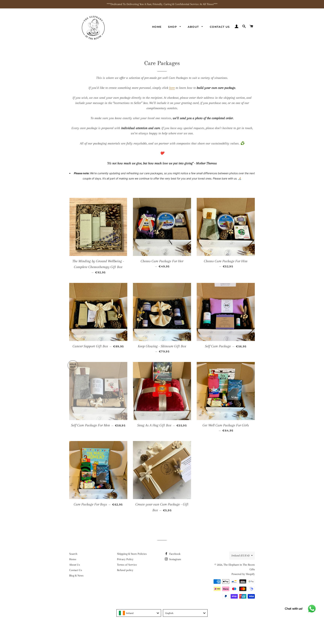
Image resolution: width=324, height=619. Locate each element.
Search (73, 553)
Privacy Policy (125, 559)
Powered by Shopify (243, 574)
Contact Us (220, 26)
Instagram (175, 559)
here (172, 88)
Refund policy (125, 570)
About (194, 26)
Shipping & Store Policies (132, 553)
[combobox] (138, 613)
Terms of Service (127, 564)
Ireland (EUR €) (240, 555)
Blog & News (76, 575)
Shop (173, 26)
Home (157, 26)
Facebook (174, 553)
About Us (74, 564)
